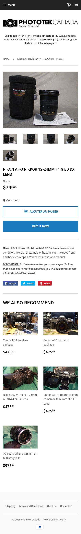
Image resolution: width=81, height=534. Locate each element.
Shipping (10, 506)
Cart (75, 4)
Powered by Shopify (55, 519)
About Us (52, 506)
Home (6, 58)
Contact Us (66, 506)
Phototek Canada (30, 519)
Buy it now (40, 226)
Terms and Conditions (31, 506)
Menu (11, 4)
